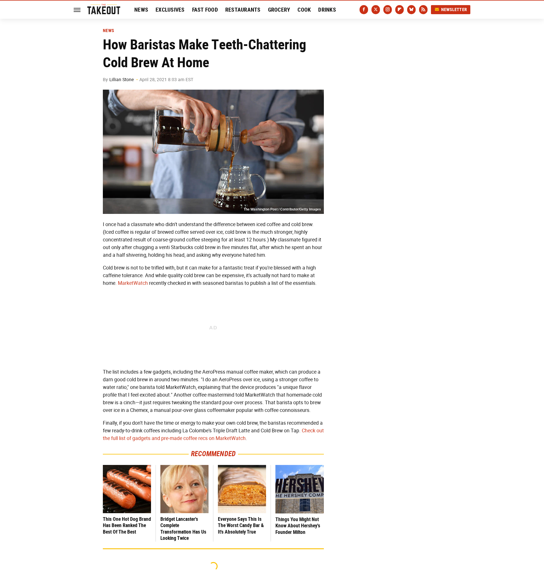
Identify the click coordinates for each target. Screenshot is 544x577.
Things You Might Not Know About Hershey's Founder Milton (297, 525)
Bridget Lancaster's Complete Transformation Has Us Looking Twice (183, 528)
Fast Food (205, 9)
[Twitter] (375, 9)
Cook (304, 9)
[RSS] (423, 9)
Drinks (327, 9)
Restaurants (243, 9)
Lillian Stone (121, 79)
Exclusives (170, 9)
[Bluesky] (411, 9)
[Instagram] (387, 9)
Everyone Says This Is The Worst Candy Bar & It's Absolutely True (241, 525)
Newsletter (454, 9)
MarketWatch (133, 283)
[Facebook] (364, 9)
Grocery (279, 9)
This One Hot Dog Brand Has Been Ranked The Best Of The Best (127, 525)
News (141, 9)
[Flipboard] (399, 9)
